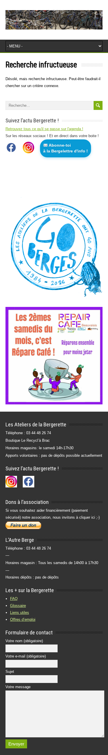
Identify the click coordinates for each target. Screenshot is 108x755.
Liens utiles (19, 612)
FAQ (14, 598)
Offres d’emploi (22, 619)
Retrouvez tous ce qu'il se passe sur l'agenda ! (44, 129)
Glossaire (18, 605)
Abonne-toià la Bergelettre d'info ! (65, 148)
